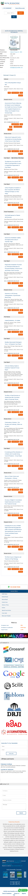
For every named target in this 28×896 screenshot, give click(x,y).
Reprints (24, 893)
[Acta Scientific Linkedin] (18, 883)
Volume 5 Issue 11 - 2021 (16, 52)
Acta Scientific (6, 780)
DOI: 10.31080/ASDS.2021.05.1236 (11, 353)
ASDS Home (4, 594)
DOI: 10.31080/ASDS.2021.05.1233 (11, 281)
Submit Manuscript (20, 8)
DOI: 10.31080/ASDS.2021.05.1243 (11, 544)
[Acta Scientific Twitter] (14, 883)
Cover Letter (4, 613)
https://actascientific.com (16, 865)
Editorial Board (5, 596)
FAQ (14, 895)
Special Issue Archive (6, 610)
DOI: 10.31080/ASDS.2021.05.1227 (11, 122)
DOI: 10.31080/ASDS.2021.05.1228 (11, 149)
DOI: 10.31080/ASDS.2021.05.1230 (11, 202)
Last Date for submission (7, 766)
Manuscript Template (6, 615)
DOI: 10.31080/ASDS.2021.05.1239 (11, 439)
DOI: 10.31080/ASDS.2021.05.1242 (11, 513)
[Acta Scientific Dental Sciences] (19, 875)
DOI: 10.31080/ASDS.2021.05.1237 (11, 383)
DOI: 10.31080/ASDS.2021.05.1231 (11, 225)
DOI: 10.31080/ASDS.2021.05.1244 (11, 566)
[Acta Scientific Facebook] (11, 883)
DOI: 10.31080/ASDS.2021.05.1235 (11, 329)
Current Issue (4, 602)
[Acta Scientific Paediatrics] (5, 875)
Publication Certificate (6, 761)
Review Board (5, 599)
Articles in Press (5, 604)
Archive (3, 607)
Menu (14, 16)
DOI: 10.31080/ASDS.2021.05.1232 (11, 252)
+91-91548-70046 (15, 587)
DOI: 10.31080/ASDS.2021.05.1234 (11, 308)
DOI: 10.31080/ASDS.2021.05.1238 (11, 410)
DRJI (21, 92)
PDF (9, 92)
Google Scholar (15, 92)
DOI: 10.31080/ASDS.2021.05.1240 (11, 463)
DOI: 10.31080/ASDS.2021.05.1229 (11, 175)
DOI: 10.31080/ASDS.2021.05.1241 (11, 487)
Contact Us (16, 893)
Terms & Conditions (6, 893)
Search (20, 13)
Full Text (20, 95)
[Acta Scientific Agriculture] (12, 875)
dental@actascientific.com (16, 67)
